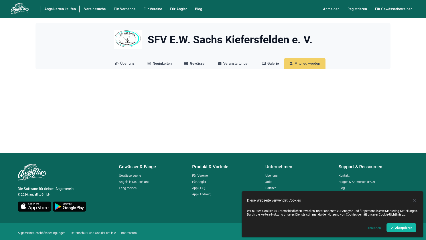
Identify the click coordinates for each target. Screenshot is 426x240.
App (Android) (201, 194)
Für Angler (199, 182)
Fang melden (128, 188)
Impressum (129, 233)
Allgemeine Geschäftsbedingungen (41, 233)
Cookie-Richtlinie (390, 214)
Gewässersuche (130, 175)
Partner (270, 188)
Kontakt (344, 175)
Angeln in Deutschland (134, 182)
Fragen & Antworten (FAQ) (357, 182)
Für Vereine (200, 175)
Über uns (271, 175)
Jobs (268, 182)
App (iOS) (198, 188)
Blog (342, 188)
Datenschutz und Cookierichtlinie (93, 233)
